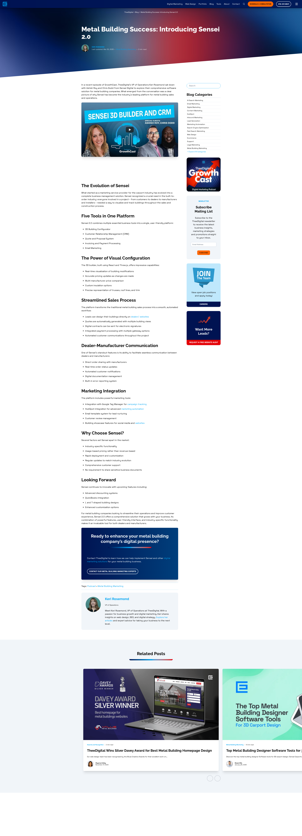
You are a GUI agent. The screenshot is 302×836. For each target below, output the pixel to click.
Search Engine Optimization (198, 128)
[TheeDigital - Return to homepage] (5, 4)
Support (190, 141)
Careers (204, 304)
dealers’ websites (140, 316)
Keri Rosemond (98, 47)
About (226, 4)
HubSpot (190, 114)
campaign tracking (137, 404)
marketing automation (132, 409)
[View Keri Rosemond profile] (93, 604)
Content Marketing (194, 111)
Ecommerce (191, 138)
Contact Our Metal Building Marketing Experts (112, 571)
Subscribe (203, 253)
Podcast (91, 586)
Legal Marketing (193, 145)
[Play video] (129, 129)
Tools (218, 4)
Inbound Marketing (194, 117)
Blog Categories (199, 95)
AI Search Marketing (195, 100)
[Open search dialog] (244, 4)
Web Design (190, 4)
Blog (212, 4)
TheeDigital (128, 12)
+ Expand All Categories (196, 152)
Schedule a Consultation (260, 4)
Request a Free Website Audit (203, 342)
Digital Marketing (174, 4)
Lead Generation (193, 121)
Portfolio (203, 4)
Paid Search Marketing (196, 131)
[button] (210, 778)
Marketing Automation (196, 124)
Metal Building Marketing (126, 49)
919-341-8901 (283, 4)
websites (140, 423)
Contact (236, 4)
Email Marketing (193, 104)
